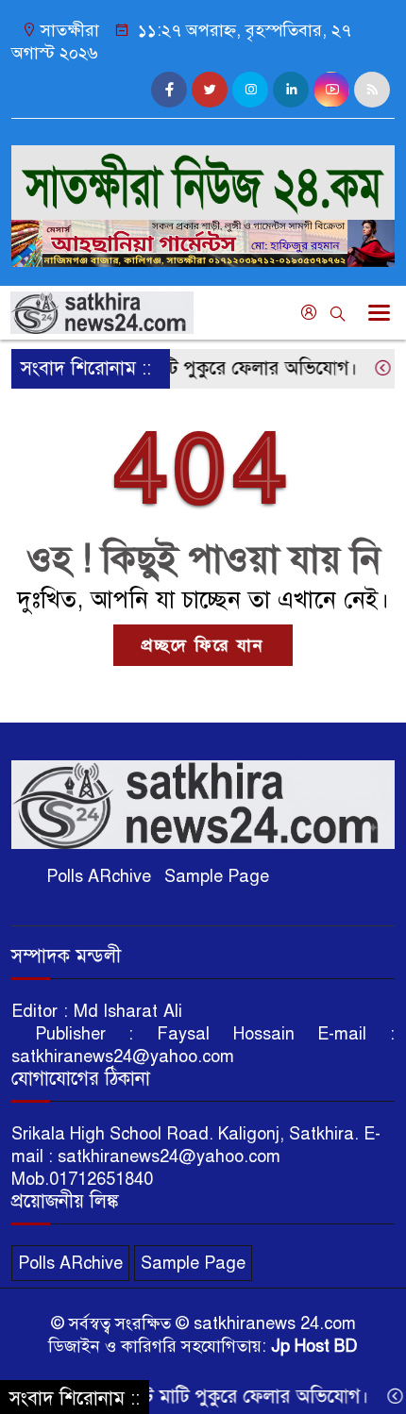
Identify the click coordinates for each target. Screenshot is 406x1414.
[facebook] (169, 90)
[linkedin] (291, 90)
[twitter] (210, 90)
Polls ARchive (98, 876)
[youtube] (331, 90)
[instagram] (250, 90)
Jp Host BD (314, 1346)
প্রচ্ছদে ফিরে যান (203, 645)
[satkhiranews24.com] (203, 174)
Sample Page (216, 876)
